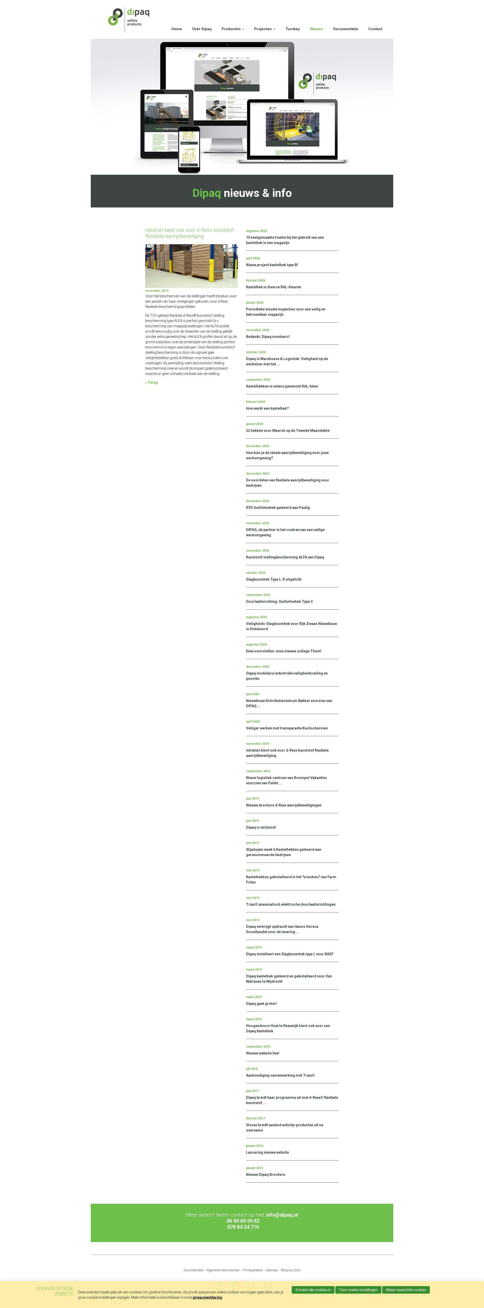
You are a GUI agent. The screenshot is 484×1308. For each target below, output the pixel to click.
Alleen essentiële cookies (406, 1290)
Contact (375, 29)
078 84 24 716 (243, 1227)
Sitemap (271, 1270)
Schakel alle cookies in (313, 1290)
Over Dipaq (201, 29)
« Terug (151, 382)
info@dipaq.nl (282, 1215)
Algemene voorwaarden (223, 1270)
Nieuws (316, 29)
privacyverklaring (207, 1297)
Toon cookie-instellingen (358, 1290)
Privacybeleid (252, 1270)
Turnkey (292, 29)
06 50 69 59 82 (243, 1221)
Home (176, 29)
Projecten (263, 29)
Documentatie (345, 29)
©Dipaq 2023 (290, 1270)
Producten (231, 29)
